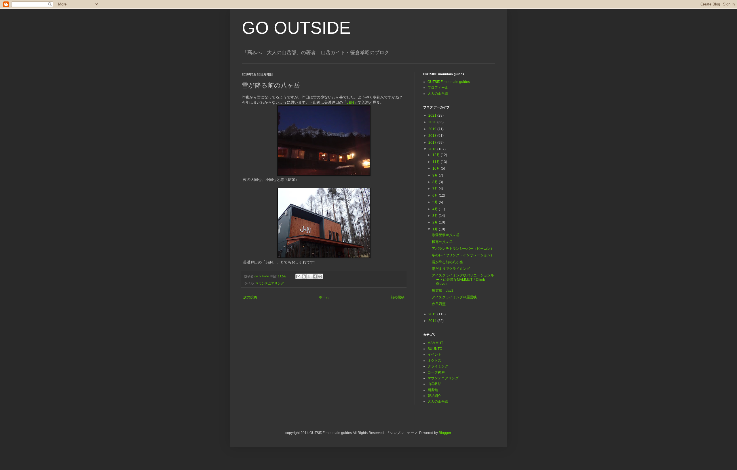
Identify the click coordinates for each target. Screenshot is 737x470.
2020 (432, 122)
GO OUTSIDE (296, 27)
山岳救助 (434, 384)
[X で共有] (309, 276)
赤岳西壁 (439, 304)
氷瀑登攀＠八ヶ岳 (445, 235)
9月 (435, 175)
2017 (432, 143)
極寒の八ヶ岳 (442, 242)
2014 (432, 321)
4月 (435, 209)
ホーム (324, 297)
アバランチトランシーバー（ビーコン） (463, 249)
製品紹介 (434, 396)
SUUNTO (435, 349)
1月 (435, 229)
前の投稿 (397, 297)
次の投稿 (250, 297)
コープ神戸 (436, 372)
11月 (436, 162)
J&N (350, 102)
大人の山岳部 (438, 94)
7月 (435, 189)
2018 (432, 136)
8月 (435, 182)
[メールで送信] (298, 276)
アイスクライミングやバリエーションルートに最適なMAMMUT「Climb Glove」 (463, 279)
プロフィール (438, 88)
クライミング (438, 366)
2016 (432, 149)
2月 (435, 222)
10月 (436, 168)
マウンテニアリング (269, 283)
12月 (436, 155)
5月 (435, 202)
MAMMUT (435, 343)
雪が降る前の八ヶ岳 (447, 262)
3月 (435, 216)
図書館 (433, 390)
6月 (435, 196)
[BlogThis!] (304, 276)
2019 (432, 129)
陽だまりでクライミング (451, 269)
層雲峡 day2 (442, 291)
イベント (434, 354)
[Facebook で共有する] (315, 276)
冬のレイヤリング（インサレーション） (463, 255)
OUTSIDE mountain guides (449, 82)
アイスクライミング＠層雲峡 (454, 297)
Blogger (445, 433)
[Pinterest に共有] (320, 276)
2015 (432, 314)
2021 (432, 115)
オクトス (434, 361)
